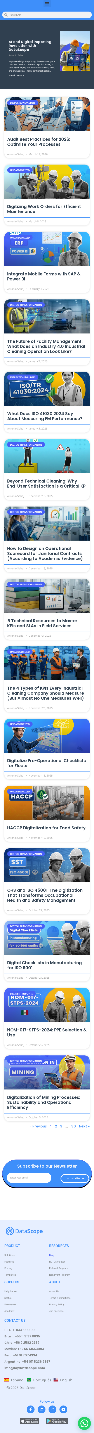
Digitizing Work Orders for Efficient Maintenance (44, 209)
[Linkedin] (41, 1409)
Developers (10, 1304)
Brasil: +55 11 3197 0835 (22, 1336)
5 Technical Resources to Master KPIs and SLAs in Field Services (42, 623)
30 (73, 1126)
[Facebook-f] (31, 1409)
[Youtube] (63, 1409)
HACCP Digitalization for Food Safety (46, 828)
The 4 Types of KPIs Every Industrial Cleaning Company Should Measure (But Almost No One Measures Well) (45, 693)
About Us (54, 1291)
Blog (51, 1255)
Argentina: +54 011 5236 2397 (27, 1361)
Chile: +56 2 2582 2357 (22, 1342)
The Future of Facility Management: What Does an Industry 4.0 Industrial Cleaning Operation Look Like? (46, 346)
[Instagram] (52, 1409)
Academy (9, 1311)
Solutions (9, 1255)
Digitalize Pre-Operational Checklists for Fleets (46, 763)
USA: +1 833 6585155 (19, 1330)
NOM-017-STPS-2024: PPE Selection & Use (47, 1032)
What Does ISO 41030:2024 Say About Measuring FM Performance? (44, 416)
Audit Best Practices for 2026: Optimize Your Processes (38, 141)
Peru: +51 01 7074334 (20, 1355)
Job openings (56, 1311)
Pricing (8, 1268)
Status (8, 1298)
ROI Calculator (57, 1261)
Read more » (16, 75)
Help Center (10, 1291)
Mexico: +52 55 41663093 (24, 1349)
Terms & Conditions (60, 1298)
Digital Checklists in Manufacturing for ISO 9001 (44, 965)
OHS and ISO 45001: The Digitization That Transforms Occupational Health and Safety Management (45, 895)
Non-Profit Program (59, 1274)
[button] (47, 3)
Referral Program (58, 1268)
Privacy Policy (56, 1304)
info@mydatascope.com (24, 1368)
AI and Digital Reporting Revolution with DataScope (30, 46)
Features (9, 1261)
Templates (10, 1274)
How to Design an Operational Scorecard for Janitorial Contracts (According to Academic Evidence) (45, 554)
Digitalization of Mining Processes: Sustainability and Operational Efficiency (43, 1102)
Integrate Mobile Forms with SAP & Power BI (43, 276)
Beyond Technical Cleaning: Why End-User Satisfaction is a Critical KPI (47, 483)
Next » (84, 1126)
